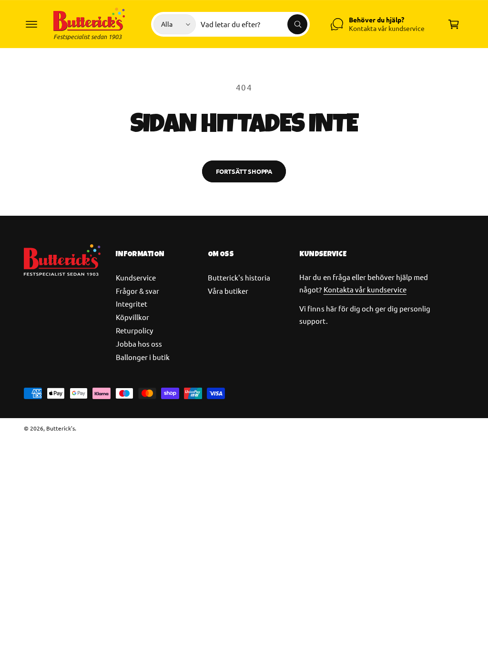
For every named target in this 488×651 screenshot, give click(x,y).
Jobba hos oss (139, 343)
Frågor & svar (137, 290)
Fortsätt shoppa (244, 171)
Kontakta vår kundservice (365, 289)
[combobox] (254, 24)
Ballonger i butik (143, 356)
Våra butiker (228, 290)
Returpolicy (134, 330)
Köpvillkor (132, 316)
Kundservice (136, 277)
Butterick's (60, 428)
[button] (31, 24)
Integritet (131, 303)
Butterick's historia (239, 277)
